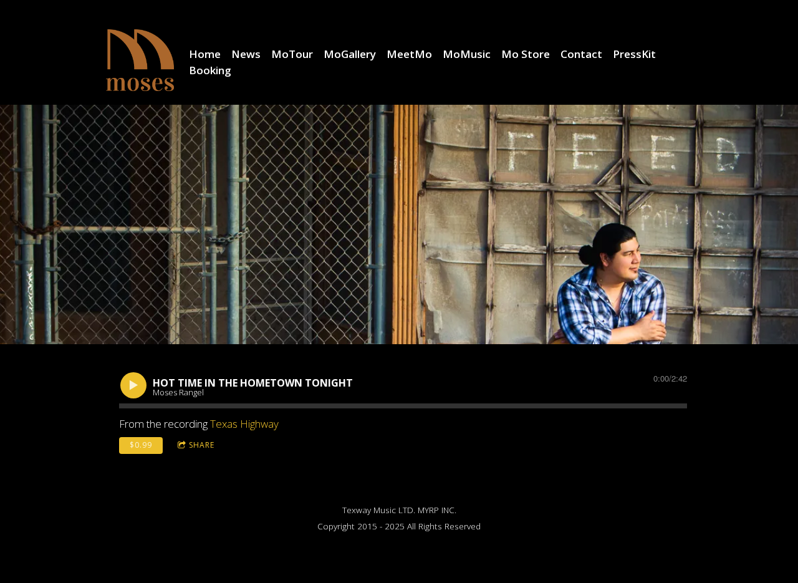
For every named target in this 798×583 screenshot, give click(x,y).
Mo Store (525, 54)
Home (205, 54)
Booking (210, 70)
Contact (581, 54)
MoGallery (350, 54)
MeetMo (409, 54)
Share (201, 445)
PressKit (634, 54)
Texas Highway (244, 424)
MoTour (292, 54)
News (246, 54)
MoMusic (467, 54)
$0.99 (141, 445)
